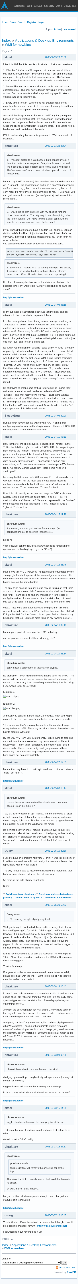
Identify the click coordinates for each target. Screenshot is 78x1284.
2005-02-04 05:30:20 (55, 415)
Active (57, 29)
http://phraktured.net (13, 297)
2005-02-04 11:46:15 (55, 436)
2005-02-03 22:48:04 (55, 145)
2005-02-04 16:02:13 (55, 625)
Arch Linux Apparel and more (21, 894)
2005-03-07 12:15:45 (55, 1215)
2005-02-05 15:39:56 (55, 850)
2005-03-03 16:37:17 (55, 1146)
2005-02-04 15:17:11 (55, 514)
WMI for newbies (18, 45)
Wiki (29, 5)
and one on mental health (58, 897)
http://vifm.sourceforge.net (52, 1225)
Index (5, 22)
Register (31, 22)
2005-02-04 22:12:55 (55, 762)
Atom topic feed (67, 1267)
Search (21, 22)
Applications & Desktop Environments (44, 40)
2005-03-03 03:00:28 (55, 1055)
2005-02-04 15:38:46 (55, 564)
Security (49, 5)
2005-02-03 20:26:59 (55, 57)
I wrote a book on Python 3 (28, 897)
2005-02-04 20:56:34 (55, 653)
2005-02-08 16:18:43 (55, 986)
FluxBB (71, 1272)
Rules (13, 22)
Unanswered (69, 29)
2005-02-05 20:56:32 (55, 905)
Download (70, 5)
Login (41, 22)
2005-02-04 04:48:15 (55, 304)
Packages (19, 5)
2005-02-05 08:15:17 (55, 788)
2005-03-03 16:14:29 (55, 1108)
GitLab (38, 5)
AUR (59, 5)
